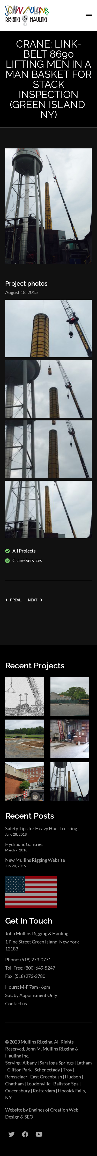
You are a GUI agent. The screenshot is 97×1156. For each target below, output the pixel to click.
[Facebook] (25, 1134)
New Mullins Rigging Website (35, 860)
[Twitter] (11, 1134)
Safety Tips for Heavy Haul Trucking (41, 828)
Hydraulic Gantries (24, 844)
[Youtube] (39, 1134)
